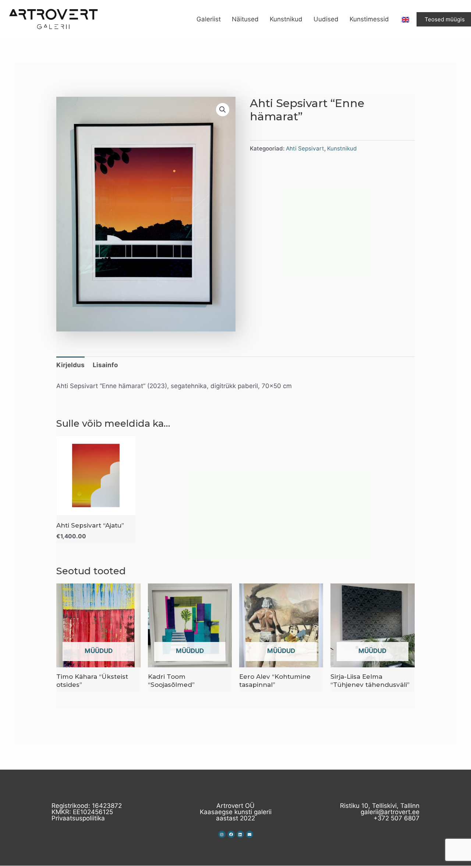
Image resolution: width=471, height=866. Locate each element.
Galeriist (208, 19)
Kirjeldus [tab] (70, 365)
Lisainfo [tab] (105, 365)
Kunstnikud (286, 19)
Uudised (326, 19)
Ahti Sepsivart (305, 148)
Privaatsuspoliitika (78, 818)
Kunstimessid (369, 19)
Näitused (245, 19)
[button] (222, 109)
